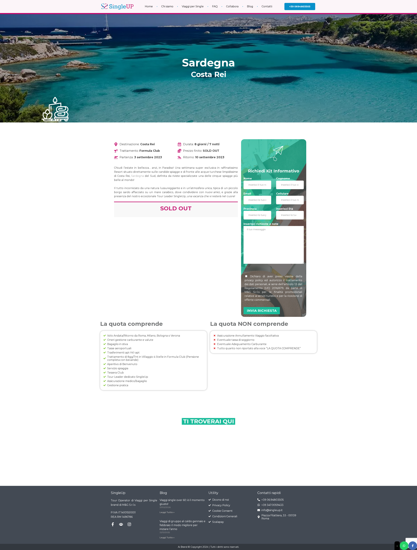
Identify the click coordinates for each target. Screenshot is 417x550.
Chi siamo (167, 6)
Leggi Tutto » (167, 512)
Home (149, 6)
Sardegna (137, 175)
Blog (250, 6)
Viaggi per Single (193, 6)
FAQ (215, 6)
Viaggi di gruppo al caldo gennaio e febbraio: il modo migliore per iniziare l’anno (182, 525)
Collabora (232, 6)
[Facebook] (412, 545)
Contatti (267, 6)
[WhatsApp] (404, 545)
